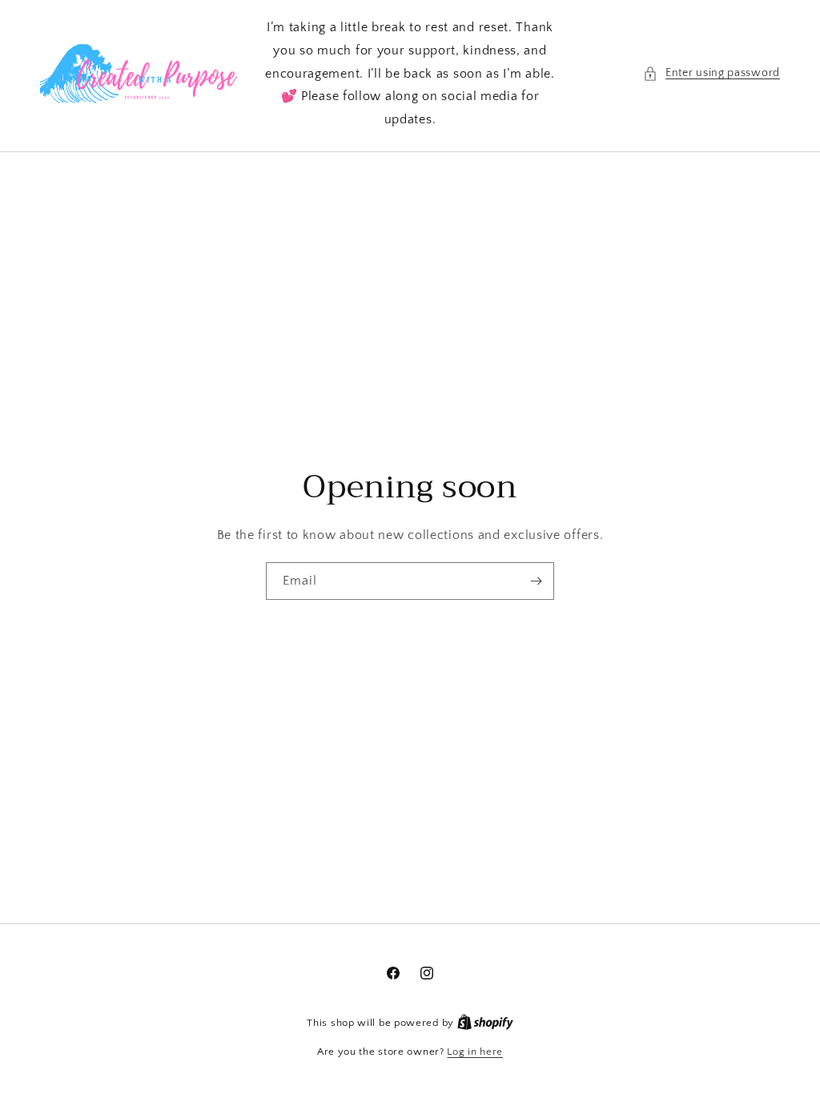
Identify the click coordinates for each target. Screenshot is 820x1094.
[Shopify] (485, 1022)
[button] (711, 73)
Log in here (475, 1051)
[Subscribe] (535, 581)
